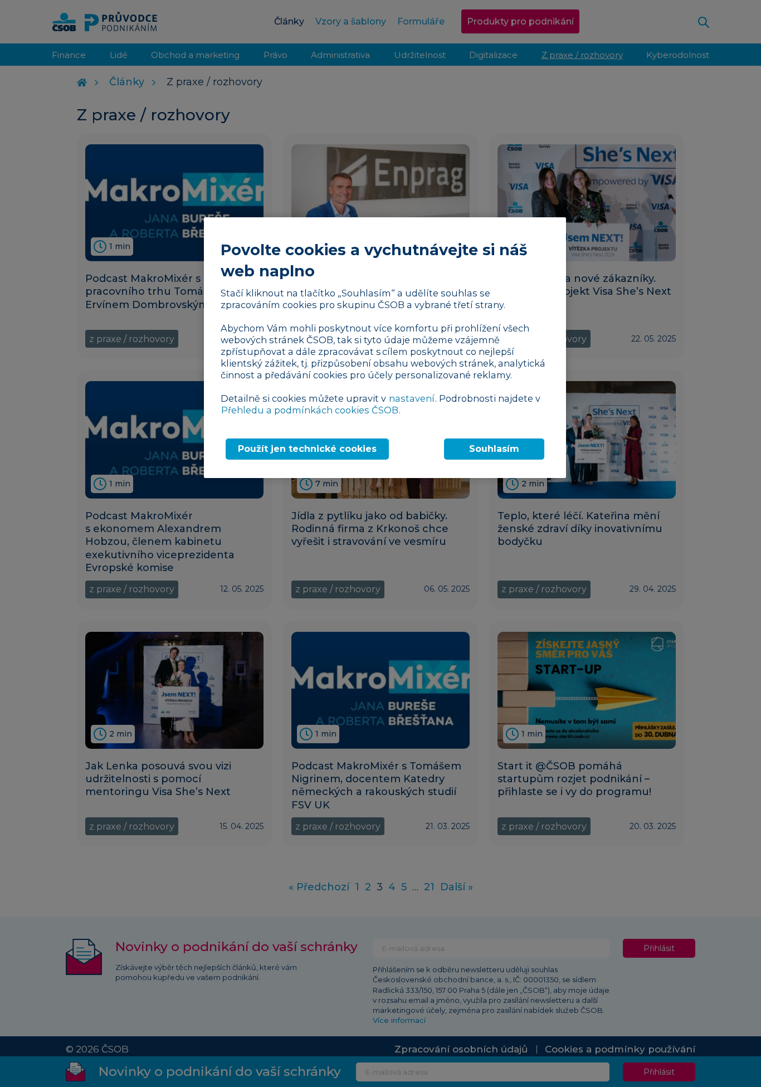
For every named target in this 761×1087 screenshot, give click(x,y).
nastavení (412, 398)
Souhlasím (494, 448)
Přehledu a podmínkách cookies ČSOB (309, 410)
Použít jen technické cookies (307, 448)
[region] (385, 347)
